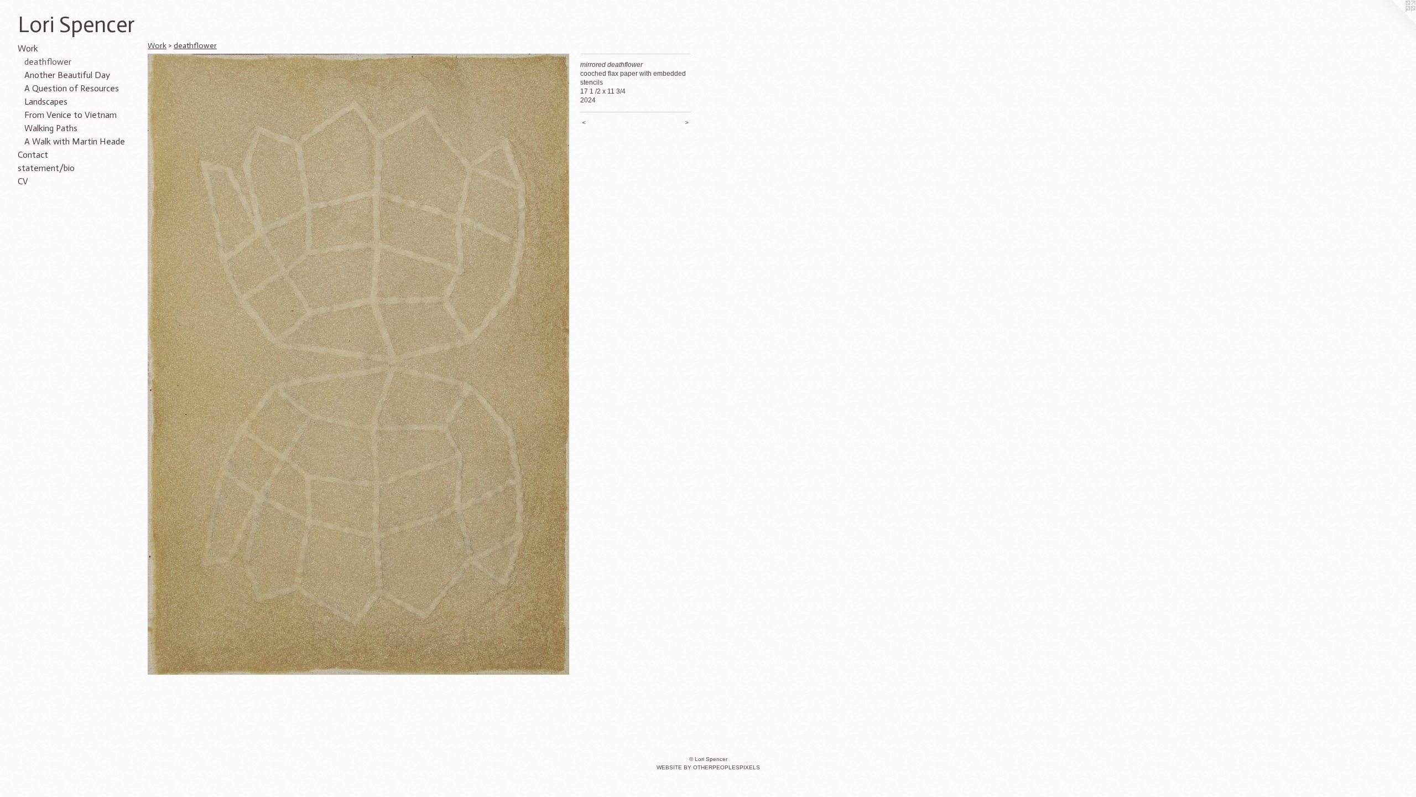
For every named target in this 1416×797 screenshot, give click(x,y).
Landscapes (45, 101)
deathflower (47, 61)
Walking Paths (50, 128)
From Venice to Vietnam (70, 115)
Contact (33, 154)
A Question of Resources (71, 88)
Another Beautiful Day (67, 75)
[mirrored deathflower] (358, 364)
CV (23, 181)
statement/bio (46, 168)
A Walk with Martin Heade (74, 141)
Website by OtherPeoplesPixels (708, 767)
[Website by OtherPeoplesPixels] (1394, 22)
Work (28, 48)
